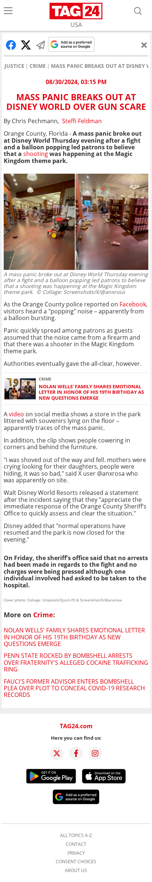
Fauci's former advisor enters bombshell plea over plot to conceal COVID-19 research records (74, 688)
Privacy (76, 853)
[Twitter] (56, 753)
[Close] (144, 45)
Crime (38, 66)
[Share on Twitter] (25, 45)
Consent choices (76, 861)
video (16, 414)
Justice (14, 66)
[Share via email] (40, 45)
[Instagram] (95, 753)
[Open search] (138, 11)
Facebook (133, 304)
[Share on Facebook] (11, 45)
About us (76, 870)
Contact (76, 844)
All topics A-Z (76, 835)
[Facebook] (76, 753)
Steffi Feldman (82, 121)
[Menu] (8, 11)
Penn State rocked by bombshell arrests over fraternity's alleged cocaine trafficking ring (76, 662)
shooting (35, 154)
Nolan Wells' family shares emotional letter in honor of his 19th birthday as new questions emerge (91, 392)
